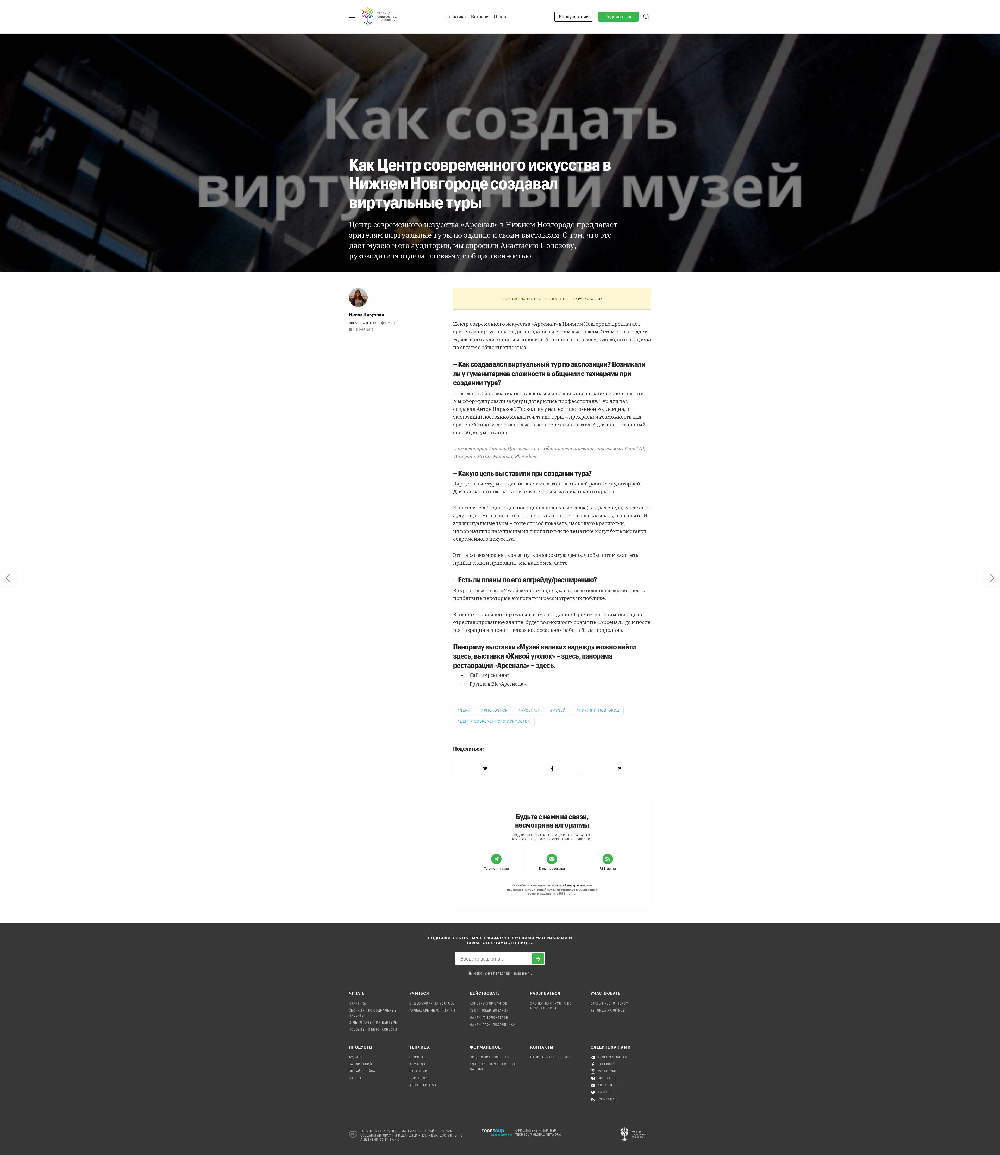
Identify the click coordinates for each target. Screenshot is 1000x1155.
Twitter (605, 1092)
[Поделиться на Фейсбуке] (552, 768)
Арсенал (530, 710)
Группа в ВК (484, 684)
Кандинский (360, 1064)
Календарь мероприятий (432, 1010)
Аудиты (356, 1057)
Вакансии (418, 1071)
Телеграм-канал (612, 1057)
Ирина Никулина (366, 314)
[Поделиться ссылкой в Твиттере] (485, 768)
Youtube (605, 1085)
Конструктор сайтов (488, 1003)
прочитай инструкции (568, 885)
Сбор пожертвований (489, 1010)
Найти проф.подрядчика (492, 1024)
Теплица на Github (608, 1010)
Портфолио (419, 1078)
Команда (417, 1064)
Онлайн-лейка (362, 1071)
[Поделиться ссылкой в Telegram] (619, 768)
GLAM (465, 710)
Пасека (355, 1078)
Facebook (606, 1064)
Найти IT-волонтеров (489, 1017)
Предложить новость (489, 1057)
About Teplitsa (422, 1085)
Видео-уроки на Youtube (432, 1003)
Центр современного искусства (495, 721)
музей (559, 710)
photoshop (496, 710)
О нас (500, 17)
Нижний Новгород (599, 710)
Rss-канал (607, 1099)
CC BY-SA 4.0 (389, 1139)
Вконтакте (607, 1078)
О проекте (418, 1057)
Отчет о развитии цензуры (373, 1022)
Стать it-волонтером (609, 1003)
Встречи (480, 17)
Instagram (607, 1071)
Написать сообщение (549, 1057)
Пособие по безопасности (373, 1029)
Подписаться (618, 17)
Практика (455, 17)
